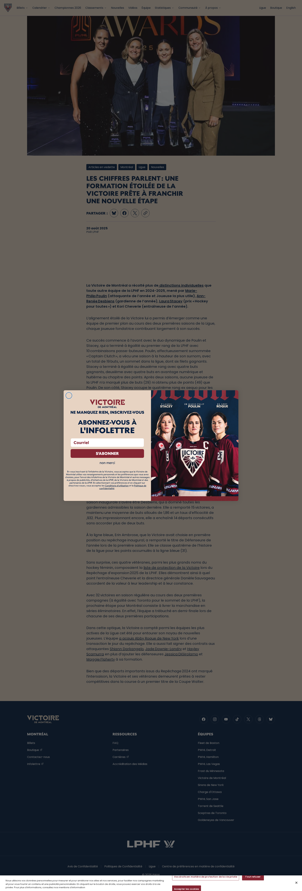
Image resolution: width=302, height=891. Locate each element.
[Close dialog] (69, 395)
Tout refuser (253, 876)
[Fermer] (296, 882)
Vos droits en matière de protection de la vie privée (205, 876)
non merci (107, 463)
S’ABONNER (107, 453)
